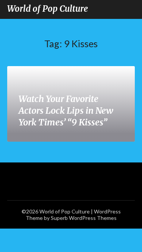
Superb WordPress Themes (84, 218)
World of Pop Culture (47, 8)
